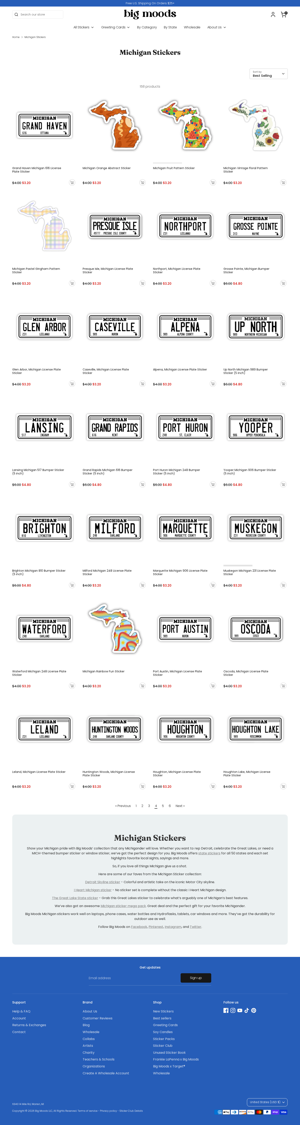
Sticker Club (162, 1045)
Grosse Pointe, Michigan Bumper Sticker (246, 270)
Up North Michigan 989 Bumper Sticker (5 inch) (245, 371)
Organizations (94, 1066)
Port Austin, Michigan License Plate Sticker (177, 673)
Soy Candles (163, 1032)
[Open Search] (16, 14)
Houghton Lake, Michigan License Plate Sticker (246, 773)
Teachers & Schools (98, 1059)
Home (16, 37)
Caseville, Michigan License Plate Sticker (106, 371)
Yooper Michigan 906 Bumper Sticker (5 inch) (249, 471)
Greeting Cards (113, 27)
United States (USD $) (265, 1102)
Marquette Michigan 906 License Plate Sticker (180, 572)
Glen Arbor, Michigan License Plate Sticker (36, 371)
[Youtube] (239, 1010)
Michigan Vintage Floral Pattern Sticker (245, 170)
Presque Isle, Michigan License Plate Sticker (108, 270)
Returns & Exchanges (29, 1025)
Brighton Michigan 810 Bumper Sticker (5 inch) (39, 572)
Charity (88, 1052)
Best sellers (162, 1018)
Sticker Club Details (131, 1111)
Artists (88, 1045)
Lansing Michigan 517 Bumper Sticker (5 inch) (38, 471)
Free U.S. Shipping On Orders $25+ (150, 3)
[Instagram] (232, 1010)
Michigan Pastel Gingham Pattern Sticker (36, 270)
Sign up (196, 977)
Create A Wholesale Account (106, 1073)
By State (170, 27)
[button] (284, 14)
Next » (180, 806)
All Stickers (81, 27)
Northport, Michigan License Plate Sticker (176, 270)
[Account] (273, 14)
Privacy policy (108, 1111)
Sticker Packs (164, 1039)
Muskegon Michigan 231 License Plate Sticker (249, 572)
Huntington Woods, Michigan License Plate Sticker (109, 773)
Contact (19, 1032)
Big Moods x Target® (169, 1066)
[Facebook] (225, 1010)
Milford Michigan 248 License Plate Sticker (107, 572)
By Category (147, 27)
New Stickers (163, 1011)
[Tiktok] (246, 1010)
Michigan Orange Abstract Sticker (107, 168)
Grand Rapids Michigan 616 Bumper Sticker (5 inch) (107, 471)
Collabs (89, 1039)
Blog (86, 1025)
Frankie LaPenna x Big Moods (176, 1059)
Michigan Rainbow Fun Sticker (103, 671)
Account (19, 1018)
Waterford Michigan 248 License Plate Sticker (39, 673)
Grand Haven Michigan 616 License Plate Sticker (36, 170)
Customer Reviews (97, 1018)
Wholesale (192, 27)
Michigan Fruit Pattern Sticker (174, 168)
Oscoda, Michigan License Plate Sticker (245, 673)
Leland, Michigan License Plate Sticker (39, 772)
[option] (150, 3)
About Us (214, 27)
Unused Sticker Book (169, 1052)
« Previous (123, 806)
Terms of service (88, 1111)
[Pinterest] (253, 1010)
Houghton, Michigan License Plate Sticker (177, 773)
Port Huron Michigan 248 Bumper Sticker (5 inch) (176, 471)
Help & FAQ (21, 1011)
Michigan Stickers (35, 37)
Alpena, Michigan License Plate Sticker (180, 369)
